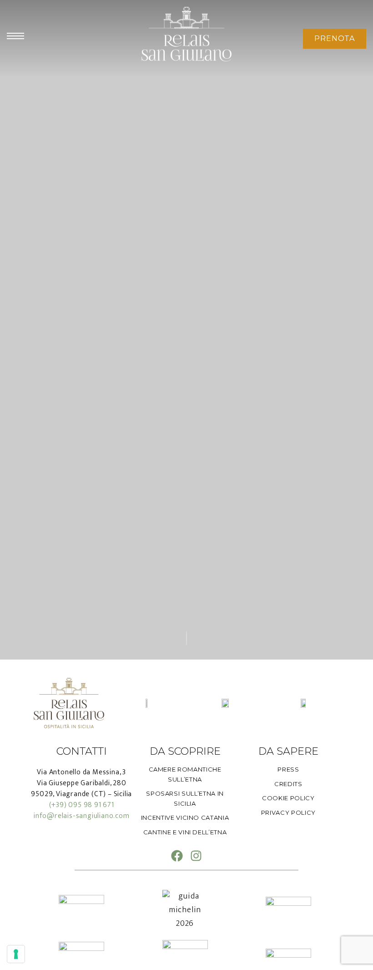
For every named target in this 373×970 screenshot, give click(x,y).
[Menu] (15, 36)
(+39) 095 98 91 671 (81, 805)
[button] (334, 39)
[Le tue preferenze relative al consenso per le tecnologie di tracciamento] (16, 954)
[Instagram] (196, 856)
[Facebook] (177, 856)
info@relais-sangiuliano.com (82, 816)
